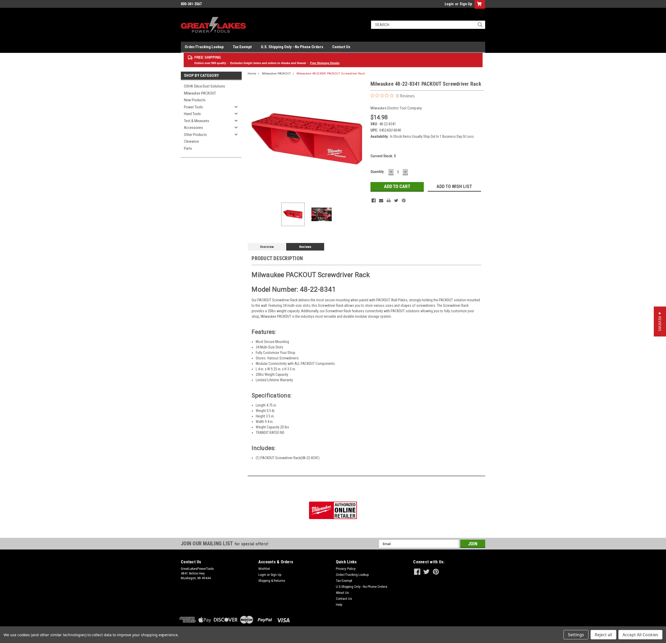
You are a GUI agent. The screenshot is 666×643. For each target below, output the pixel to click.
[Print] (389, 200)
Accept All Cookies (640, 635)
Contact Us (341, 47)
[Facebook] (374, 200)
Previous (253, 139)
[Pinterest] (404, 200)
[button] (660, 321)
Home (252, 73)
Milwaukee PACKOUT (200, 93)
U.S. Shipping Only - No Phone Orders (292, 47)
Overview (267, 247)
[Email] (381, 200)
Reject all (603, 635)
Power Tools (193, 107)
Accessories (193, 127)
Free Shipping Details (325, 63)
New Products (195, 100)
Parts (188, 148)
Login (449, 4)
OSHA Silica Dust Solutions (204, 86)
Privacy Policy (346, 569)
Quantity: (377, 172)
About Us (342, 593)
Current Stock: (383, 156)
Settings (576, 635)
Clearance (191, 141)
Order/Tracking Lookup (204, 47)
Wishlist (264, 569)
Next (361, 139)
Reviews (305, 247)
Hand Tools (192, 113)
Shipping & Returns (271, 581)
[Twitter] (396, 200)
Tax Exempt (242, 47)
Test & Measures (196, 120)
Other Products (195, 134)
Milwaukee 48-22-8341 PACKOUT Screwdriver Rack (331, 73)
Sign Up (466, 4)
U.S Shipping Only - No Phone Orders (361, 587)
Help (339, 605)
